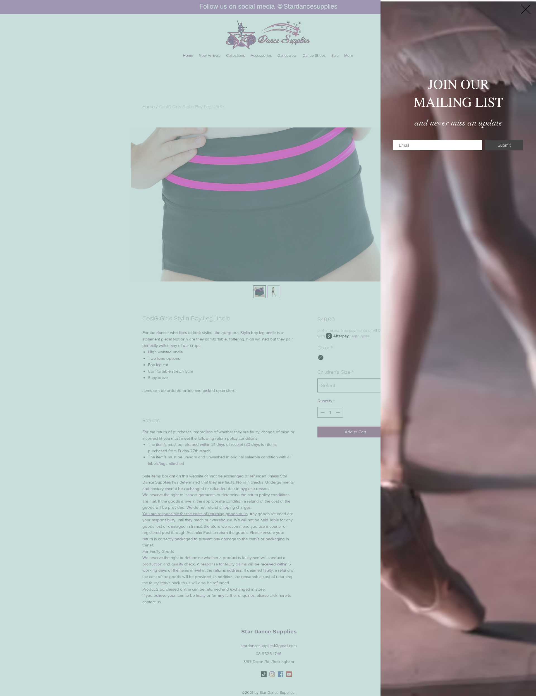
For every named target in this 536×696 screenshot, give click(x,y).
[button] (525, 9)
